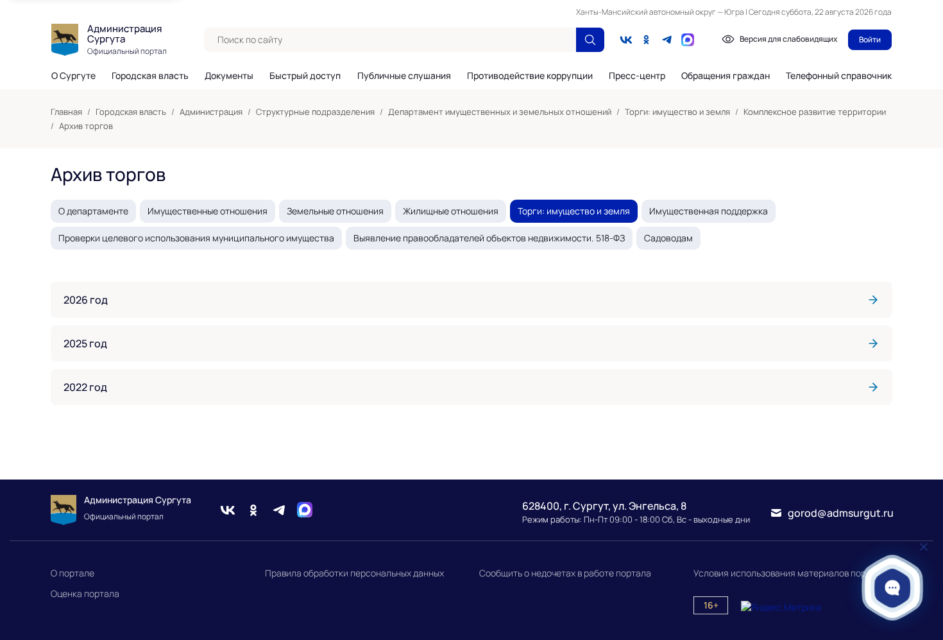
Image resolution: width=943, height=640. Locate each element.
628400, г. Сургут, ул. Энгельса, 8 (604, 506)
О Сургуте (73, 76)
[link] (471, 300)
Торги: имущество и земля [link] (677, 111)
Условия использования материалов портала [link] (789, 573)
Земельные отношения (335, 211)
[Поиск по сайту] (590, 40)
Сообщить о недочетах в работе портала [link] (565, 573)
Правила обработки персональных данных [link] (354, 573)
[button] (892, 587)
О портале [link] (72, 573)
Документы (229, 76)
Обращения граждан (725, 76)
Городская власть (150, 76)
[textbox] (390, 40)
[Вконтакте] (626, 39)
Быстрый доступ (305, 76)
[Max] (304, 510)
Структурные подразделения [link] (315, 111)
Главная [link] (66, 111)
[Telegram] (667, 39)
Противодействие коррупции (530, 76)
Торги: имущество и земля (574, 211)
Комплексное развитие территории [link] (814, 111)
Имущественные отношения (208, 211)
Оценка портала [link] (85, 593)
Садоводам (668, 238)
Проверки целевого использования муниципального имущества (196, 238)
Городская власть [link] (131, 111)
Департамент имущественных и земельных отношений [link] (499, 111)
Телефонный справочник (839, 75)
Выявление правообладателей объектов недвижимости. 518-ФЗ (489, 238)
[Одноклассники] (646, 39)
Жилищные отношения (450, 211)
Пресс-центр (637, 76)
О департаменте (93, 211)
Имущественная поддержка (708, 211)
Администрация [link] (211, 111)
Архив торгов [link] (86, 125)
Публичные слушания (404, 76)
